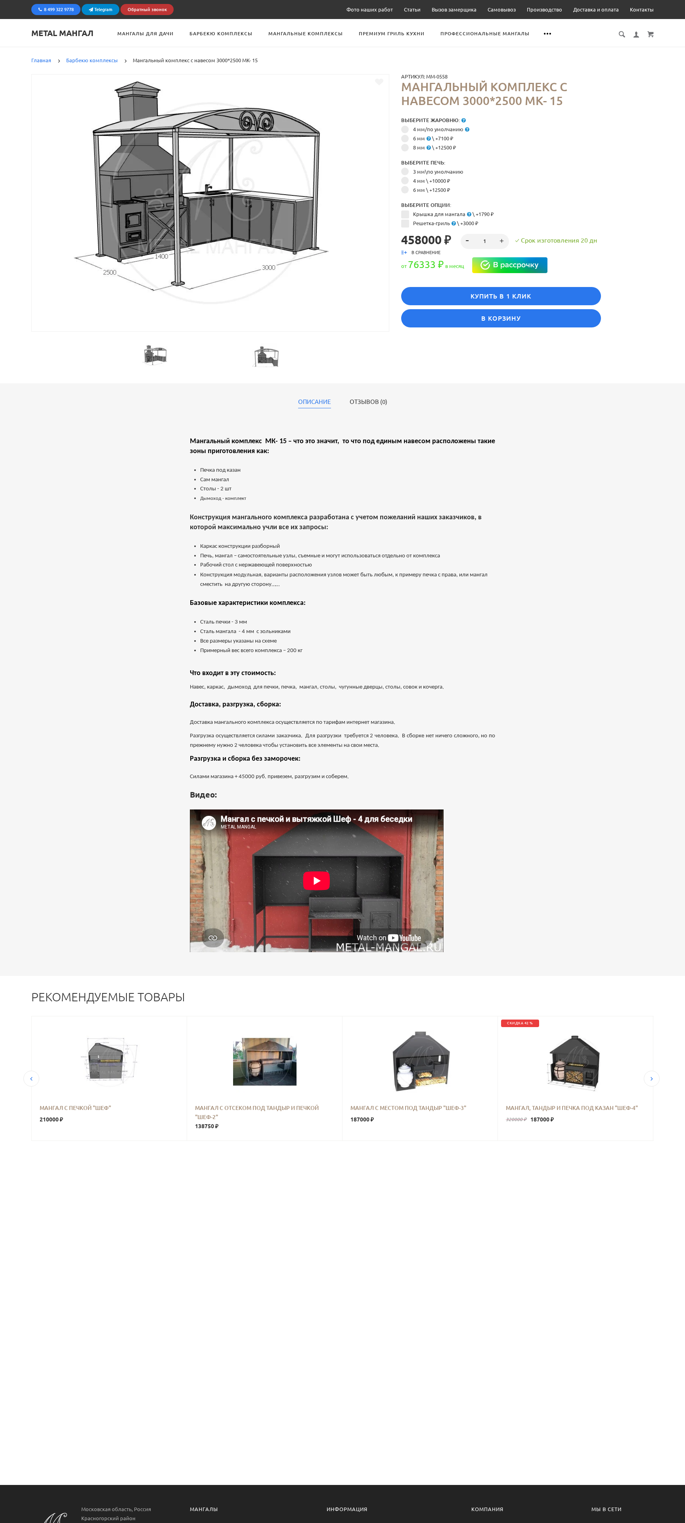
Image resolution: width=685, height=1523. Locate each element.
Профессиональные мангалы (485, 33)
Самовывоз (502, 9)
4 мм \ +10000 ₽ (431, 181)
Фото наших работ (369, 9)
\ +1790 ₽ (453, 214)
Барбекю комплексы (221, 33)
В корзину (501, 318)
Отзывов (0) (368, 402)
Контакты (642, 9)
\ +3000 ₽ (445, 223)
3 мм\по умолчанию (438, 171)
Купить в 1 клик (501, 296)
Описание (314, 402)
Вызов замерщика (454, 9)
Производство (544, 9)
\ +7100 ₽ (433, 138)
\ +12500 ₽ (434, 147)
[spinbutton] (485, 241)
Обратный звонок (147, 9)
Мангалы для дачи (145, 33)
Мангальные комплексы (305, 33)
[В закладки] (379, 82)
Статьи (412, 9)
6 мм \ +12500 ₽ (431, 190)
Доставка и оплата (596, 9)
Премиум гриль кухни (392, 33)
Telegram (103, 9)
